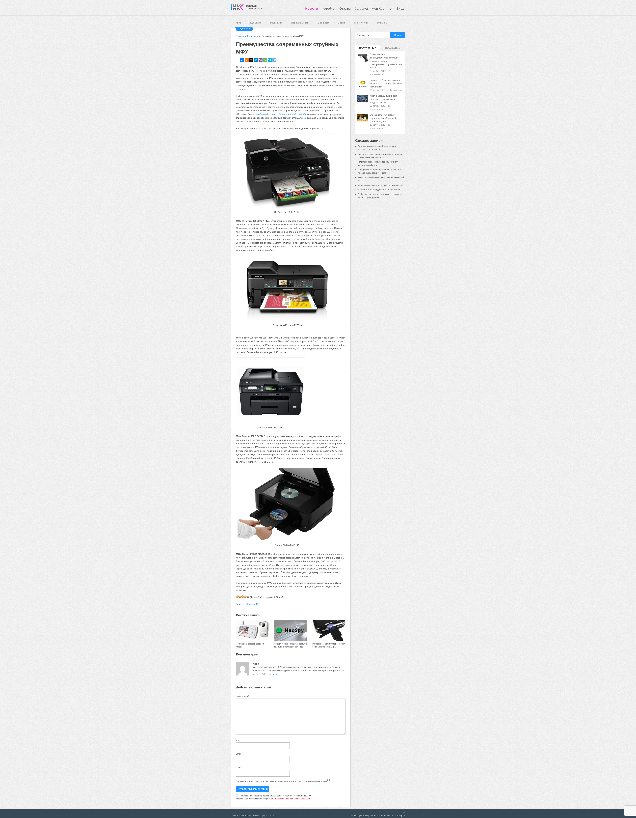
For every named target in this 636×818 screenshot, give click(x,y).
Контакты (391, 816)
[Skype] (270, 60)
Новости (311, 8)
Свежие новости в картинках (244, 816)
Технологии (361, 22)
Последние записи (392, 49)
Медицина (276, 22)
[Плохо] (240, 596)
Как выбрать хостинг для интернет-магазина (379, 190)
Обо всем (323, 22)
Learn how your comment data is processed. (291, 799)
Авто (238, 22)
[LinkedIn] (256, 60)
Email (238, 754)
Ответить (273, 674)
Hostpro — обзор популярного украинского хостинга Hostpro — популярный (386, 83)
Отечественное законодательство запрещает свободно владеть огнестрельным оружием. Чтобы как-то (386, 61)
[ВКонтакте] (242, 60)
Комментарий (242, 696)
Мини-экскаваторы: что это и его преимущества (380, 185)
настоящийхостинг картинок (253, 7)
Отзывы (345, 8)
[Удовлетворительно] (242, 596)
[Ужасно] (237, 596)
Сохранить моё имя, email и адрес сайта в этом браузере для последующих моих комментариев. (281, 781)
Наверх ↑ (401, 816)
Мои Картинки (382, 8)
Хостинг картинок (377, 816)
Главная (240, 36)
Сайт (238, 767)
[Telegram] (274, 60)
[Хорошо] (245, 596)
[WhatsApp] (265, 60)
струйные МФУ (250, 604)
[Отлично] (248, 596)
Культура (255, 22)
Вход (400, 8)
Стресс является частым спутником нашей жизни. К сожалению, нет (383, 118)
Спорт (341, 22)
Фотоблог (329, 8)
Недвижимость (300, 22)
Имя (238, 740)
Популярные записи (367, 49)
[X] (251, 60)
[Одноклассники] (247, 60)
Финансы (382, 22)
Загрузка (361, 8)
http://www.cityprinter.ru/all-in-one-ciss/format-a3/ (280, 114)
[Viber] (261, 60)
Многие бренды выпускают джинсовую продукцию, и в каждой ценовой (383, 99)
